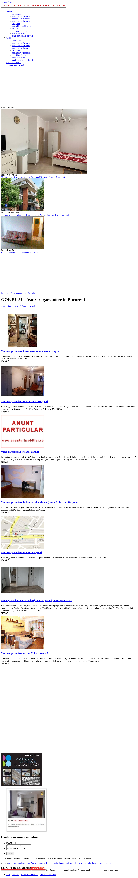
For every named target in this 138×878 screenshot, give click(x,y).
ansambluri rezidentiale (21, 26)
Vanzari (9, 11)
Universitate (102, 863)
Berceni (48, 863)
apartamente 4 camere (21, 21)
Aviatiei (34, 863)
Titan (94, 863)
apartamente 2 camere (21, 16)
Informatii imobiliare (29, 874)
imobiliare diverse (19, 31)
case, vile (16, 23)
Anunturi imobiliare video (19, 863)
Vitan (110, 863)
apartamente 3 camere (21, 19)
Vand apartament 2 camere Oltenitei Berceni (20, 253)
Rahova (78, 863)
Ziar (8, 874)
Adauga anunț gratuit (15, 65)
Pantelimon (70, 863)
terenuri (15, 28)
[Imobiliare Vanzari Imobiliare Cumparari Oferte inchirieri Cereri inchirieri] (15, 848)
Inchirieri (10, 38)
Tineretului (86, 863)
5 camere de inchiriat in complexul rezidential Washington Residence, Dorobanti (35, 215)
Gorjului (31, 293)
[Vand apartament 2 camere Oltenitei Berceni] (22, 248)
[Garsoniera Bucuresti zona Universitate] (26, 831)
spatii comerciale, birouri (22, 36)
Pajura (61, 863)
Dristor (55, 863)
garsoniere (16, 14)
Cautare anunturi (13, 62)
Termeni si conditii (48, 874)
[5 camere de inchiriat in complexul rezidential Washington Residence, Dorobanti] (22, 210)
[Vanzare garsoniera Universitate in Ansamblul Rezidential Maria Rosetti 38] (44, 173)
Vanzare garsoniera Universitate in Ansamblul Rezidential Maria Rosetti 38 (33, 177)
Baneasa (41, 863)
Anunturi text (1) (29, 306)
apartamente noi (18, 33)
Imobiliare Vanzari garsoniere (13, 293)
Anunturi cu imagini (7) (11, 306)
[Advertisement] (69, 87)
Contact (15, 874)
